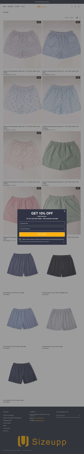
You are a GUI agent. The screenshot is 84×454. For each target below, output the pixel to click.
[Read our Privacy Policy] (64, 242)
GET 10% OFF (42, 234)
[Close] (65, 211)
